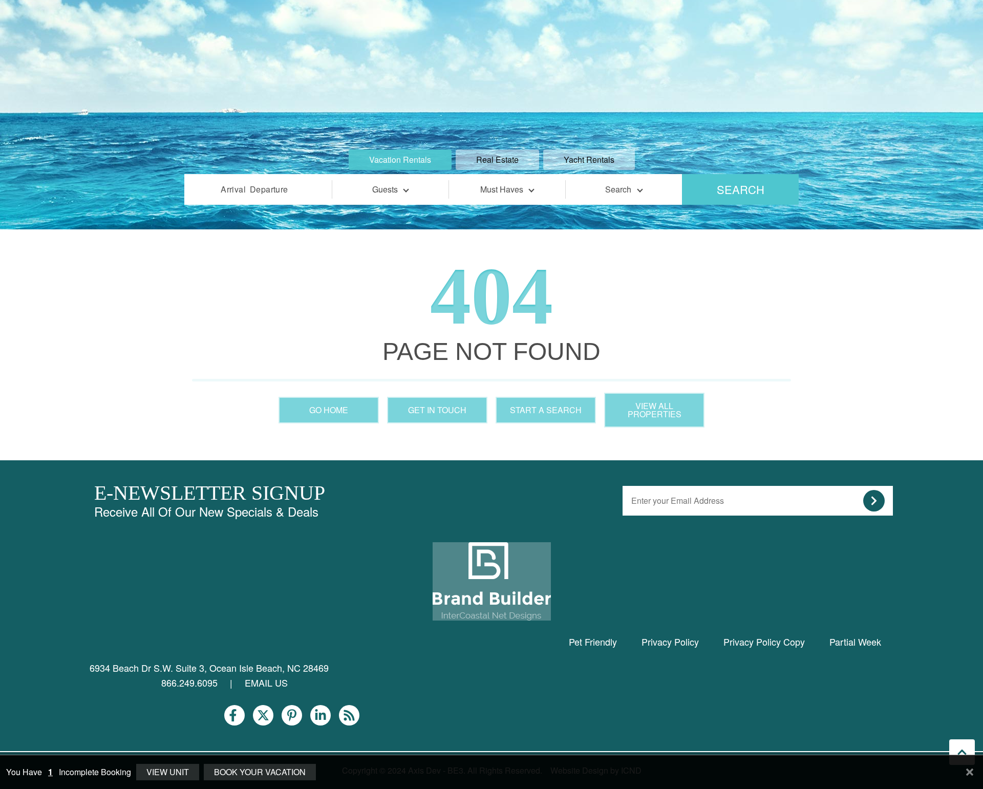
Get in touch (437, 410)
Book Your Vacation (260, 772)
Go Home (328, 410)
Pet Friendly (593, 641)
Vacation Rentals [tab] (400, 159)
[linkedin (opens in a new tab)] (320, 715)
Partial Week (855, 641)
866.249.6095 (189, 682)
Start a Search (546, 410)
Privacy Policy (670, 641)
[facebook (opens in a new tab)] (234, 715)
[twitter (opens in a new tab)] (263, 715)
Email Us (266, 682)
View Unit (167, 772)
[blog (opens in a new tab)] (349, 715)
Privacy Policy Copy (764, 641)
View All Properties (654, 410)
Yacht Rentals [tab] (589, 159)
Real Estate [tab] (497, 159)
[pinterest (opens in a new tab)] (292, 715)
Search (740, 189)
